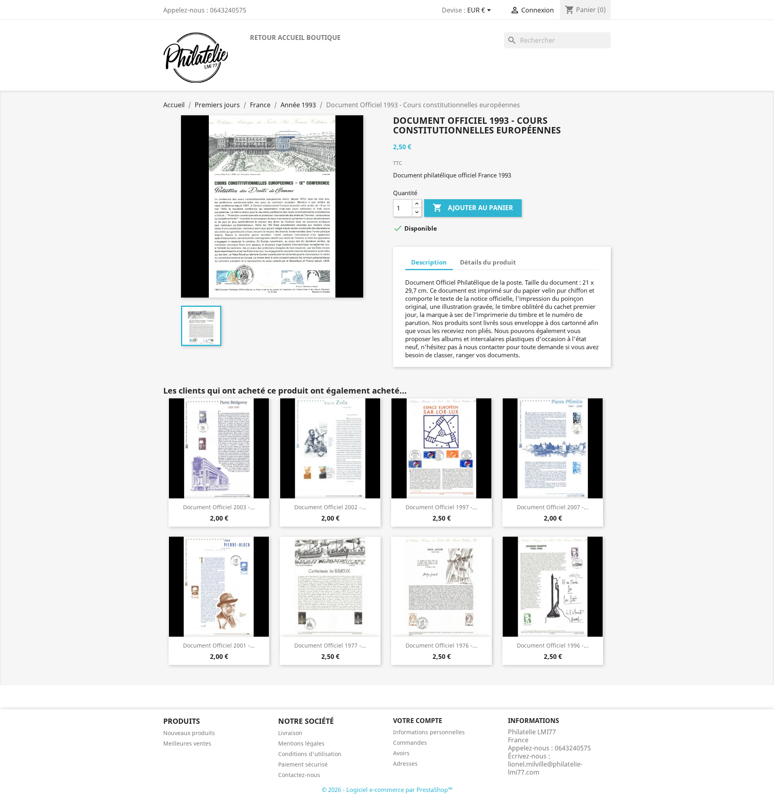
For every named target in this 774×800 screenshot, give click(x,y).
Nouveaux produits (189, 733)
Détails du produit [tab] (488, 262)
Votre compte (417, 720)
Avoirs (401, 753)
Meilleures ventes (187, 743)
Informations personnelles (429, 732)
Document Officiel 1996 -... (553, 645)
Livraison (290, 733)
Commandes (410, 742)
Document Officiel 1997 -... (441, 507)
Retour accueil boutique (295, 37)
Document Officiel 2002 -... (330, 507)
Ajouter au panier (473, 207)
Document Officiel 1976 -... (441, 645)
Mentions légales (301, 743)
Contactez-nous (299, 775)
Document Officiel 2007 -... (553, 507)
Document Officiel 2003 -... (219, 507)
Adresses (405, 763)
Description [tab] (429, 262)
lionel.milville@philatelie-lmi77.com (545, 768)
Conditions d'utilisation (309, 754)
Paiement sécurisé (303, 764)
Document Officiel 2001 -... (219, 645)
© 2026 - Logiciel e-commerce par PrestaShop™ (387, 789)
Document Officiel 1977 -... (330, 645)
